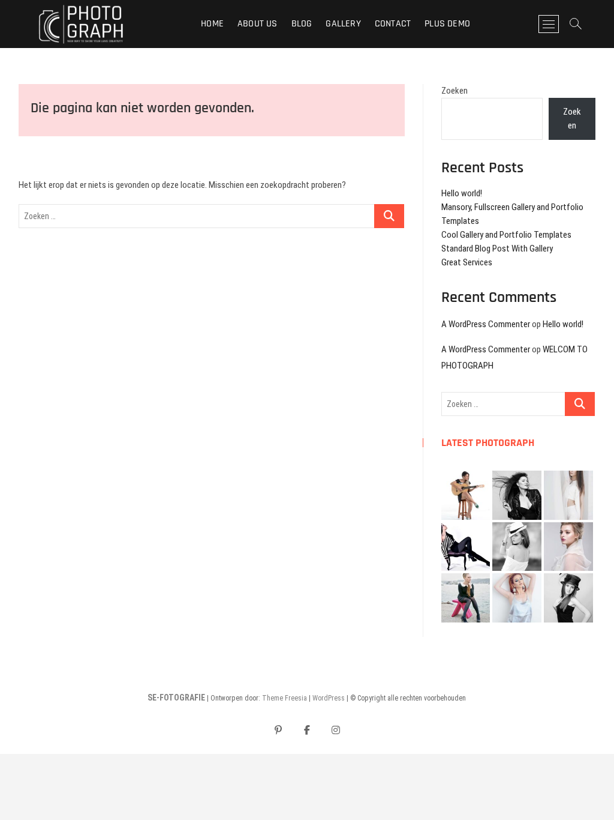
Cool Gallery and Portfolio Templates (506, 234)
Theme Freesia (284, 698)
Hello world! (461, 193)
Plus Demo (447, 23)
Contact (393, 23)
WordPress (328, 698)
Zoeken (454, 90)
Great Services (466, 262)
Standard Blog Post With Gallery (497, 248)
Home (212, 23)
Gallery (343, 23)
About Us (257, 23)
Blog (301, 23)
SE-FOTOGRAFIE (176, 697)
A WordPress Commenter (485, 324)
